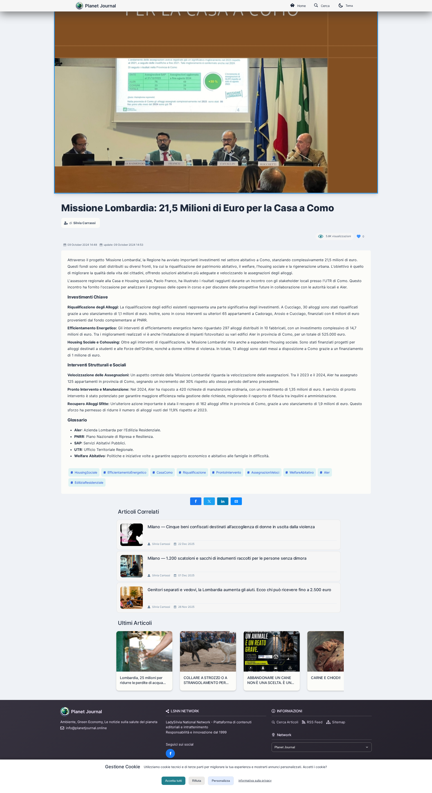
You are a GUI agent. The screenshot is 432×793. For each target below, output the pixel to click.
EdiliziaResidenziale (89, 482)
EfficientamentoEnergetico (127, 472)
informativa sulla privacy (255, 780)
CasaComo (165, 472)
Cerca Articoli (287, 722)
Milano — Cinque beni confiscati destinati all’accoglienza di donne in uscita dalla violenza (231, 526)
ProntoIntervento (228, 472)
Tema (349, 5)
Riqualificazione (194, 472)
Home (301, 6)
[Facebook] (170, 753)
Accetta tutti (173, 780)
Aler (327, 472)
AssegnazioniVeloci (265, 472)
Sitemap (338, 722)
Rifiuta (196, 780)
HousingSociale (86, 472)
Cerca (325, 6)
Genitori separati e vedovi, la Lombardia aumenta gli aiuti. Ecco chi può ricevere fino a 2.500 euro (239, 589)
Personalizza (221, 780)
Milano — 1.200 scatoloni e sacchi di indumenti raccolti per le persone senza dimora (227, 558)
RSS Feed (314, 722)
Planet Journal (100, 6)
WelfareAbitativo (302, 472)
